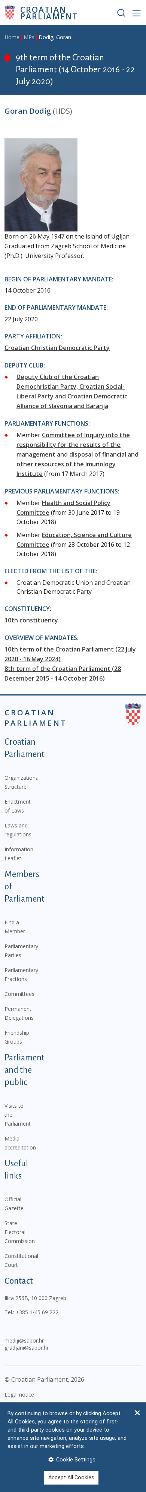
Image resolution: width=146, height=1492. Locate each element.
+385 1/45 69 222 (37, 1312)
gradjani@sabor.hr (26, 1347)
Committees (19, 993)
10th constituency (31, 620)
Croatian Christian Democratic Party (57, 348)
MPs (29, 37)
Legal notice (19, 1394)
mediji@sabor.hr (24, 1340)
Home (11, 37)
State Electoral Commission (19, 1232)
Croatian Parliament (49, 12)
